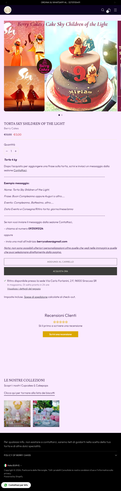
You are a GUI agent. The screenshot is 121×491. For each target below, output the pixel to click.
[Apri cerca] (103, 10)
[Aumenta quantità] (6, 151)
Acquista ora (60, 271)
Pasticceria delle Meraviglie (34, 470)
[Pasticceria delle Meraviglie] (7, 10)
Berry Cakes (11, 128)
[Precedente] (6, 2)
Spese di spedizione (36, 297)
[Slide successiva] (114, 361)
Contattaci (20, 170)
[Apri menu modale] (115, 10)
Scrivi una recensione (60, 334)
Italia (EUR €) (14, 465)
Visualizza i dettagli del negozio (24, 288)
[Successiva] (115, 2)
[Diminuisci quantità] (15, 151)
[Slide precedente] (107, 361)
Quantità (9, 144)
